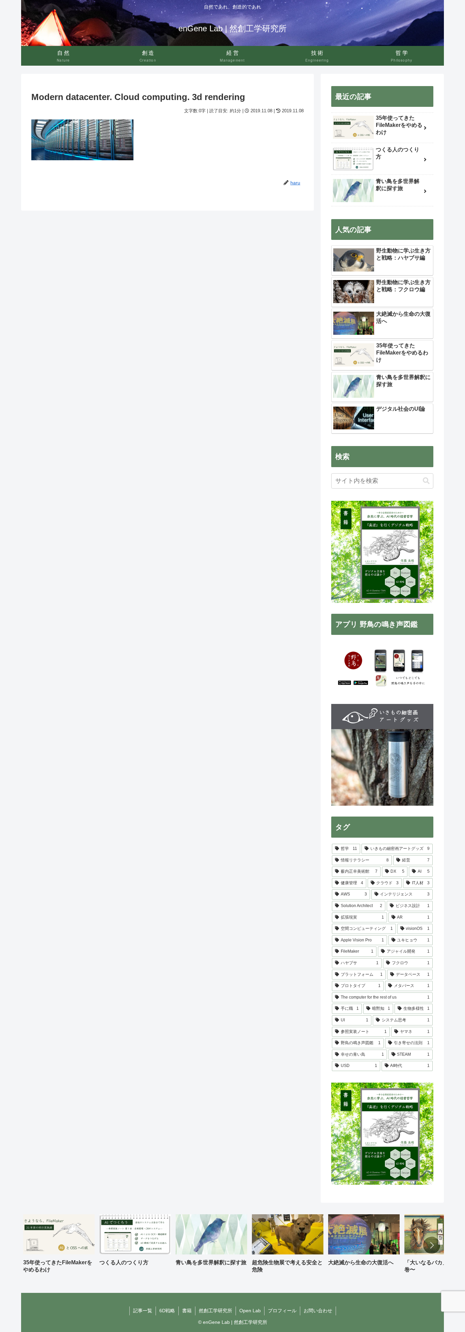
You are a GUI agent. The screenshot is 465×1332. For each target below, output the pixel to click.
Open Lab (250, 1310)
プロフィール (282, 1310)
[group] (58, 1246)
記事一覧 (142, 1310)
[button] (426, 481)
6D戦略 (167, 1310)
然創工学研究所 (215, 1310)
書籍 (187, 1310)
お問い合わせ (318, 1310)
